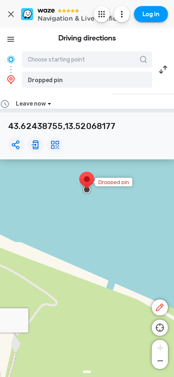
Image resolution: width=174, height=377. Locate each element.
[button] (87, 80)
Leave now (31, 103)
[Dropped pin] (86, 183)
